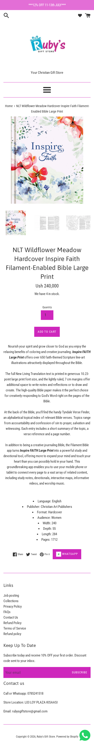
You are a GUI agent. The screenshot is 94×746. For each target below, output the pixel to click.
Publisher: (34, 507)
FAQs (6, 612)
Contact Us (10, 617)
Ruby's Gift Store (46, 736)
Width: (47, 523)
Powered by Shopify (67, 736)
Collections (10, 601)
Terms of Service (14, 628)
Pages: (46, 540)
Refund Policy (12, 623)
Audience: (44, 518)
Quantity (47, 307)
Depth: (47, 529)
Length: (47, 534)
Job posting (11, 595)
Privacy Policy (12, 606)
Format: (42, 512)
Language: (45, 501)
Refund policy (12, 634)
